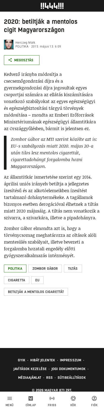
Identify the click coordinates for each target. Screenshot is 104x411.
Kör (73, 405)
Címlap (31, 405)
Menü (10, 405)
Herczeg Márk (25, 42)
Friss (52, 405)
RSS (49, 377)
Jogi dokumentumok (69, 369)
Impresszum (70, 360)
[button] (15, 268)
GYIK (21, 360)
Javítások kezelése (30, 369)
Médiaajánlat (29, 377)
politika (21, 46)
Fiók (94, 405)
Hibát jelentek (42, 360)
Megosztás (23, 60)
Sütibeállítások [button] (72, 377)
